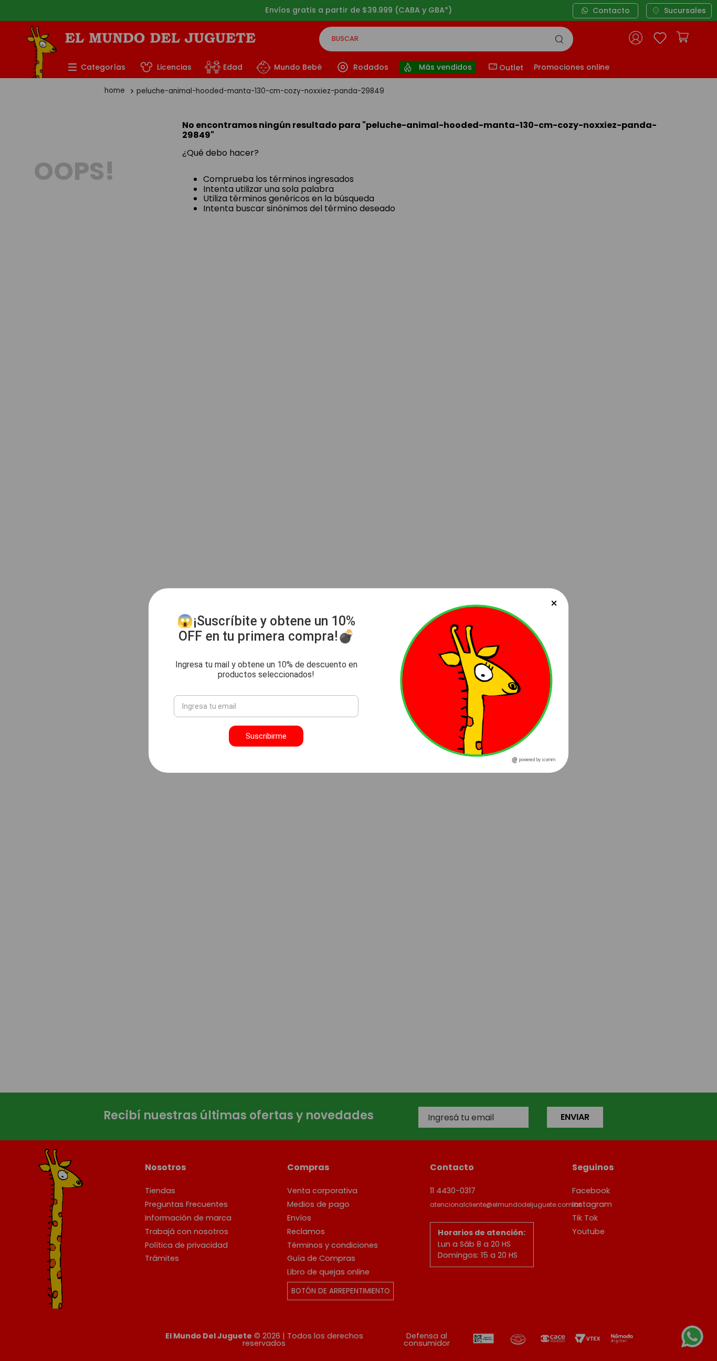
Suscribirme (266, 736)
